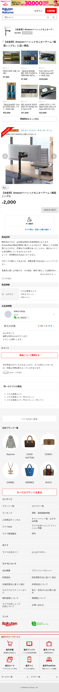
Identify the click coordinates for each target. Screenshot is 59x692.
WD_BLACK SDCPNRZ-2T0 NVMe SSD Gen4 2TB (29, 106)
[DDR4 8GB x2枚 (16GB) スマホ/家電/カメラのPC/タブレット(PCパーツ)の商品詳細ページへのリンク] (11, 57)
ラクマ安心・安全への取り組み (37, 229)
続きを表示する (46, 274)
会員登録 (51, 10)
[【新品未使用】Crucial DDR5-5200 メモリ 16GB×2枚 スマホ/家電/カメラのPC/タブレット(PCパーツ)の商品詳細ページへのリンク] (11, 91)
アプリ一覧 (35, 677)
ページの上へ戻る (29, 418)
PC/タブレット (27, 294)
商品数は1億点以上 (10, 651)
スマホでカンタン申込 (10, 667)
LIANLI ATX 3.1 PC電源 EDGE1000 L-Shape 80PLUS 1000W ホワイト (47, 108)
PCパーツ (6, 68)
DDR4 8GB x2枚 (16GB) (11, 72)
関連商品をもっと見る (29, 118)
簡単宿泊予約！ (49, 651)
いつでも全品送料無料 (29, 651)
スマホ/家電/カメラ (28, 291)
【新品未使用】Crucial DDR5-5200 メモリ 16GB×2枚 (11, 106)
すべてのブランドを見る (29, 492)
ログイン (38, 10)
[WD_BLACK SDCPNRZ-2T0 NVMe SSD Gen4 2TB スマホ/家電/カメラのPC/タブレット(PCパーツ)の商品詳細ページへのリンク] (29, 91)
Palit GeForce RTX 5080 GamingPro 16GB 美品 (46, 73)
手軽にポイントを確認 (49, 667)
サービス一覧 (7, 677)
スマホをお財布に (29, 667)
